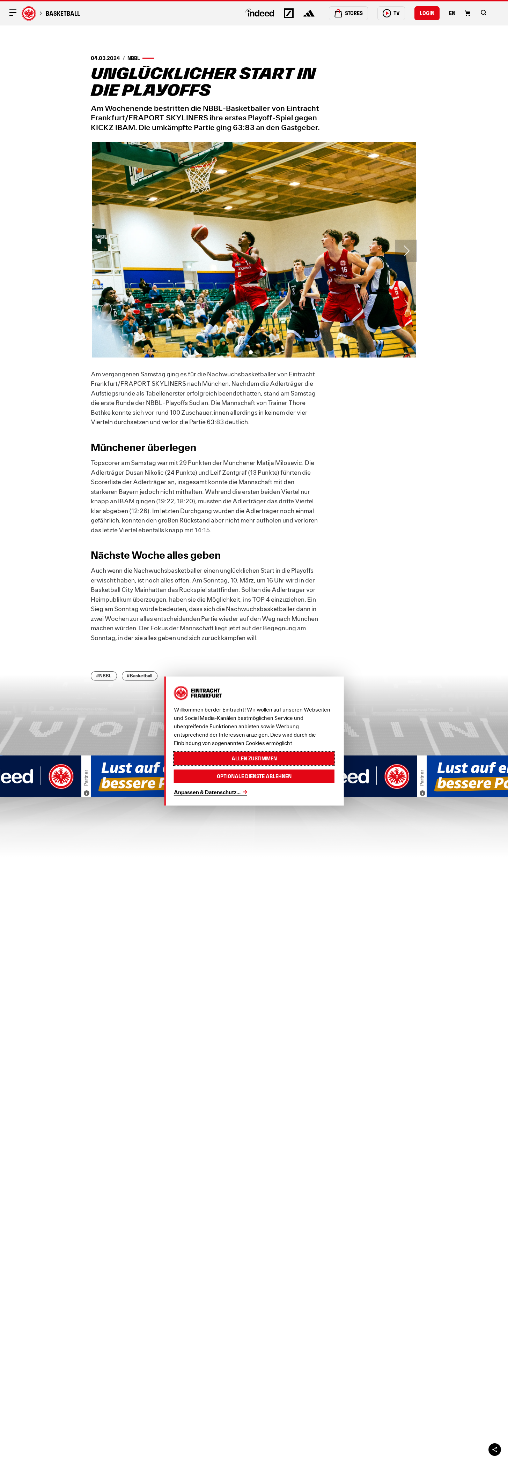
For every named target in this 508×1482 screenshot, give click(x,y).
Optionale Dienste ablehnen (254, 776)
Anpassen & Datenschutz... (207, 792)
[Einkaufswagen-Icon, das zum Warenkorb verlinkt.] (467, 13)
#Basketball (139, 675)
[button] (483, 12)
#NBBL (104, 675)
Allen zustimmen (254, 758)
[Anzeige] (86, 793)
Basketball (63, 13)
